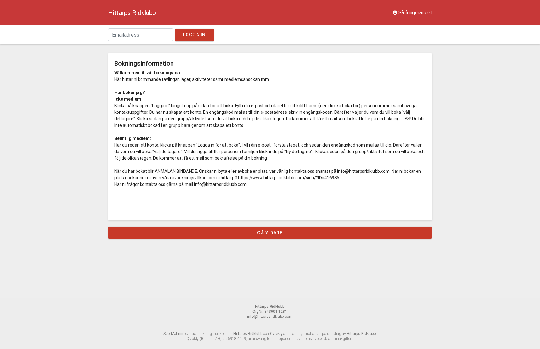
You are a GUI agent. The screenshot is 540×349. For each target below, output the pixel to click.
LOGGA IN (194, 34)
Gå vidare (269, 232)
